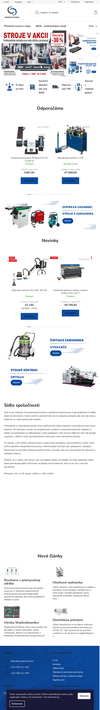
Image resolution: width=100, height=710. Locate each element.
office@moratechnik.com (22, 661)
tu (58, 697)
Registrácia (89, 2)
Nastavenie (17, 703)
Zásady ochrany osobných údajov (68, 676)
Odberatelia (58, 668)
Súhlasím (84, 696)
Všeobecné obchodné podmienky (68, 672)
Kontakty (18, 2)
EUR (60, 2)
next (94, 159)
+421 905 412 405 (20, 667)
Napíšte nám (58, 679)
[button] (9, 53)
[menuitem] (17, 26)
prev (6, 159)
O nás (6, 2)
